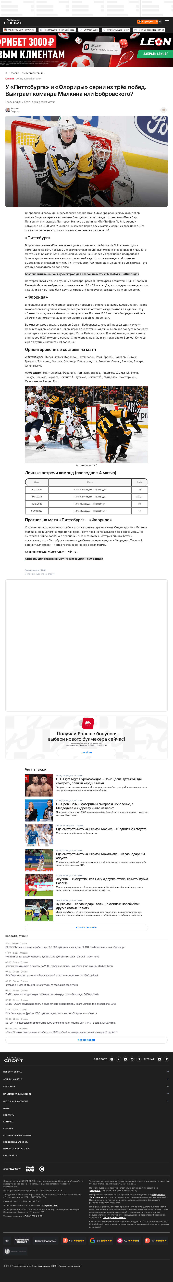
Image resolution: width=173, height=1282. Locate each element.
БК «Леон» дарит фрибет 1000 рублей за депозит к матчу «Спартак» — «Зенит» (51, 1013)
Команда (8, 1122)
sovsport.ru (95, 1190)
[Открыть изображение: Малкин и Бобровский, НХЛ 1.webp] (86, 424)
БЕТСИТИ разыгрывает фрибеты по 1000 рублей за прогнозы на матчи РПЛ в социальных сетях (60, 1022)
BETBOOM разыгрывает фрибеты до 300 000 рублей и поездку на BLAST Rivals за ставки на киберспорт (65, 947)
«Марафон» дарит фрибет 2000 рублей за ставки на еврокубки (41, 984)
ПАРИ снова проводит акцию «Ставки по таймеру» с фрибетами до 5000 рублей (51, 994)
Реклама (8, 1128)
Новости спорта (12, 1072)
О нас (6, 1108)
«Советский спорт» (45, 574)
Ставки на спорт (12, 1079)
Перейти (86, 752)
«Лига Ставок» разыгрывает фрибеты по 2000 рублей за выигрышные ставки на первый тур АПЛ (61, 1032)
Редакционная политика (17, 1135)
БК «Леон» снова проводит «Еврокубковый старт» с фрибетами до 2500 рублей (51, 975)
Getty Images (158, 1194)
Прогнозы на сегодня (15, 1101)
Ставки (9, 78)
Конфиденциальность (15, 1142)
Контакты (9, 1115)
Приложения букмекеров (17, 1094)
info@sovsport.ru (50, 1205)
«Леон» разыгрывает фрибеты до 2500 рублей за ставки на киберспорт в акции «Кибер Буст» (59, 966)
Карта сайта (10, 1155)
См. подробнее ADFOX (114, 1217)
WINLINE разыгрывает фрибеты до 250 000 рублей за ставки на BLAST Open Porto (52, 956)
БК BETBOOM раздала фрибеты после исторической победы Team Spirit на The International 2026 (60, 1003)
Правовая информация (16, 1149)
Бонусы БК (9, 1086)
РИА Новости (96, 1197)
